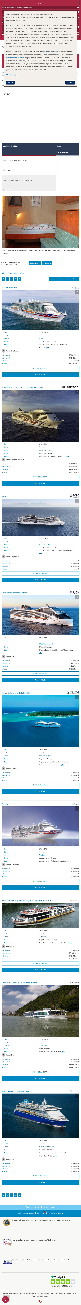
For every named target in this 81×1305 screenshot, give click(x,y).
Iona (41, 338)
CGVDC (52, 1293)
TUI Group (59, 1293)
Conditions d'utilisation (17, 1293)
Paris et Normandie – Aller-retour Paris (19, 982)
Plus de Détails (40, 374)
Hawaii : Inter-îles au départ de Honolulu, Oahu (23, 387)
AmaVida (42, 937)
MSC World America (46, 644)
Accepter (70, 82)
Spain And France (9, 287)
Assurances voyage (42, 1296)
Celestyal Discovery (46, 1147)
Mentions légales (28, 1213)
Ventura (42, 855)
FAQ (33, 1296)
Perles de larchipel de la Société (16, 693)
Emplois (5, 1293)
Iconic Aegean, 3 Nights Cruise (15, 1091)
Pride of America (45, 450)
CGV (19, 1213)
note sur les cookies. (51, 52)
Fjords (4, 496)
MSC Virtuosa (44, 544)
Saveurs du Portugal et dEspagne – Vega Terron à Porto (26, 900)
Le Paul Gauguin (45, 756)
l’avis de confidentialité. (14, 58)
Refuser (10, 82)
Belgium (5, 804)
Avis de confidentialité (33, 1293)
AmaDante (43, 1045)
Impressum (45, 1293)
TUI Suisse (67, 1293)
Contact (74, 1293)
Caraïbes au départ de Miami (15, 592)
